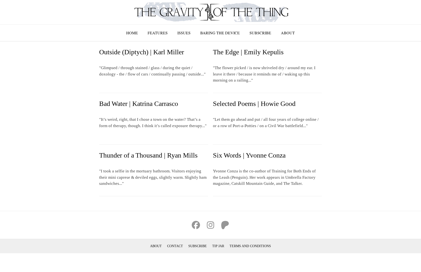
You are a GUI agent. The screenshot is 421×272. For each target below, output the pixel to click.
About (288, 32)
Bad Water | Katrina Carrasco (138, 103)
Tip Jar (218, 246)
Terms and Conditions (250, 246)
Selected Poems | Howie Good (254, 103)
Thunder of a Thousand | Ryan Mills (148, 155)
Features (158, 32)
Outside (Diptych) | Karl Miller (141, 52)
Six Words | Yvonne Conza (249, 155)
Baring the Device (220, 32)
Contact (175, 246)
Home (132, 32)
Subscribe (260, 32)
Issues (184, 32)
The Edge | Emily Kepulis (248, 52)
